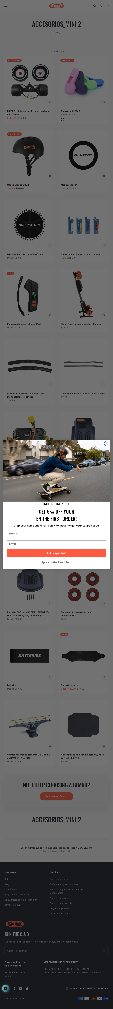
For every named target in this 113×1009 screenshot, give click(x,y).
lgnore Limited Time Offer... (56, 562)
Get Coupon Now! (56, 553)
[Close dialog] (106, 443)
